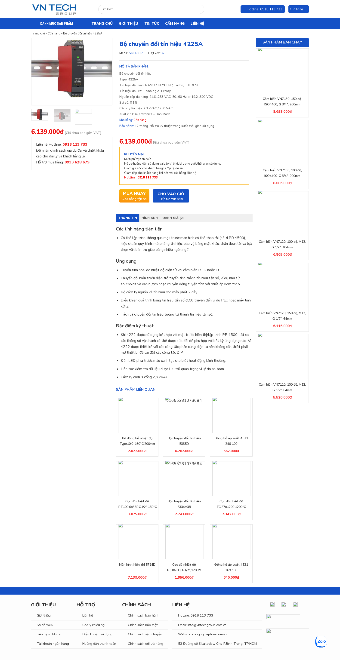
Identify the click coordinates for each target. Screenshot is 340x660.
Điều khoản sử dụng (97, 634)
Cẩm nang (175, 23)
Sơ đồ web (45, 625)
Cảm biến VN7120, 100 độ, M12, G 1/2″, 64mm (282, 387)
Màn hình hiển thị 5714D (137, 564)
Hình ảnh (150, 218)
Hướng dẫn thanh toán (99, 643)
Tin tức (151, 23)
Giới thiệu (128, 23)
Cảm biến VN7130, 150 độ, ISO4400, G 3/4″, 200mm (282, 102)
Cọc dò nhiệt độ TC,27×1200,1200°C (231, 504)
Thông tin (127, 218)
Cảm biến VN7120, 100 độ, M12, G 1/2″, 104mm (282, 244)
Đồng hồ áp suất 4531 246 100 (231, 441)
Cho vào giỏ (171, 193)
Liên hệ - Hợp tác (49, 634)
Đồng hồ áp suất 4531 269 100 (231, 567)
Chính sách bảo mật (143, 625)
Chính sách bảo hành (143, 615)
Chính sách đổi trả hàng (145, 643)
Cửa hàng (54, 33)
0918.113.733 (271, 9)
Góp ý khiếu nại (93, 625)
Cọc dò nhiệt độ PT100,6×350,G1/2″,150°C (137, 504)
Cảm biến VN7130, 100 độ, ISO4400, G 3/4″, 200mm (282, 173)
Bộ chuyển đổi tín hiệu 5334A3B (184, 504)
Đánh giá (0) (173, 218)
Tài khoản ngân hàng (53, 643)
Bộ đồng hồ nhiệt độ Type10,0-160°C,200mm (137, 441)
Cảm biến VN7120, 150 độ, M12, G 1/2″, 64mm (282, 316)
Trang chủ (102, 23)
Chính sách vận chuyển (145, 634)
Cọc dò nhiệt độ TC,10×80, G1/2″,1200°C (184, 567)
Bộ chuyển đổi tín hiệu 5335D (184, 441)
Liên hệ (197, 23)
